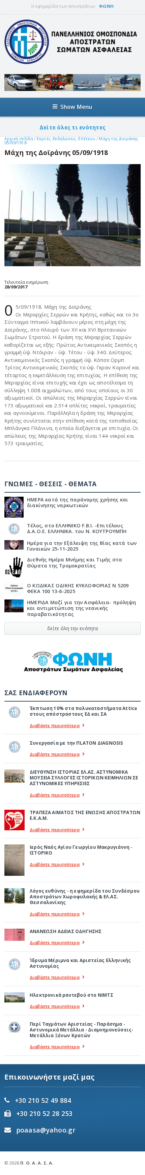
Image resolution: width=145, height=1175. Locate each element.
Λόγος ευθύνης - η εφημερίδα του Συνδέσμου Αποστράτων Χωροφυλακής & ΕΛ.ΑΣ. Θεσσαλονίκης (85, 897)
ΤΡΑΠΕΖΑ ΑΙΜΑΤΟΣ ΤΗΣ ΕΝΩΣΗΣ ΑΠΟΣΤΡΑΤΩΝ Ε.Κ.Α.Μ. (85, 815)
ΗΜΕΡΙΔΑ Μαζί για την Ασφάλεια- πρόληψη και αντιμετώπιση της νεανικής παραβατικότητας (81, 608)
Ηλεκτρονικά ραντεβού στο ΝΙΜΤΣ (71, 995)
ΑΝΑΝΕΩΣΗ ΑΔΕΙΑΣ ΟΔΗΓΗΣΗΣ (66, 931)
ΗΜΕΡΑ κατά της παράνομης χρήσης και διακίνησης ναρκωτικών (77, 502)
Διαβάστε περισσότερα (55, 725)
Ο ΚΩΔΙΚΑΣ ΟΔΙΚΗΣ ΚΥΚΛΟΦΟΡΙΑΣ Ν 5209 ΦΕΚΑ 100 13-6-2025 (78, 588)
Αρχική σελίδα (18, 139)
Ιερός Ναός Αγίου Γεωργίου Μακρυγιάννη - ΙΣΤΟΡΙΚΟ (81, 850)
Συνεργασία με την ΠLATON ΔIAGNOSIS (76, 743)
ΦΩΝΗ (106, 6)
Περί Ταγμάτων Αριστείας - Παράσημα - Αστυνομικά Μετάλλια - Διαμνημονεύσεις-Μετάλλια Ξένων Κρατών (82, 1030)
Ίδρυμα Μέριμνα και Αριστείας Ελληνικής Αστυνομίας (80, 963)
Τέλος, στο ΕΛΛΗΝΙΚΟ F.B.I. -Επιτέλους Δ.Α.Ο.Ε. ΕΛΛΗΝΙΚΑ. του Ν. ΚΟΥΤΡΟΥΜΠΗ (77, 528)
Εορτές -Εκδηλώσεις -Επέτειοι (66, 139)
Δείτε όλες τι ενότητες (72, 127)
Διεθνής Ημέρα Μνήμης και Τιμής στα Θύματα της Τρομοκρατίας (74, 562)
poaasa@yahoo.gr (46, 1130)
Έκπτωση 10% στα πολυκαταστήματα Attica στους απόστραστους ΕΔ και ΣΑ (83, 711)
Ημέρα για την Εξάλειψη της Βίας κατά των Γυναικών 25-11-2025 (82, 546)
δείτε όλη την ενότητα (72, 628)
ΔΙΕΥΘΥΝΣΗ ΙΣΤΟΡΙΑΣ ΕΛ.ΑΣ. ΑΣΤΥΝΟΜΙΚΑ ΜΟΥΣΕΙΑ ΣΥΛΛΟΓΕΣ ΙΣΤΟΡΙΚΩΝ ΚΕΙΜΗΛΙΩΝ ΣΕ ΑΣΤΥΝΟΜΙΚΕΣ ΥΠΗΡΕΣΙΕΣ (84, 778)
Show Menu (76, 107)
